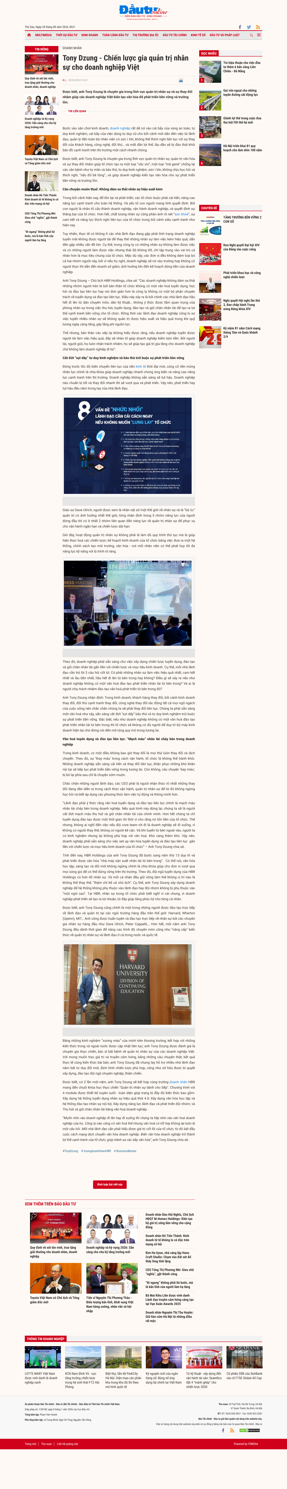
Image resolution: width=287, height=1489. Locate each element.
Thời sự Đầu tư (66, 35)
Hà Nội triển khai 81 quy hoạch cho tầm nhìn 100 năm (242, 148)
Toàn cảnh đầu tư (115, 35)
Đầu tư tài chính (175, 35)
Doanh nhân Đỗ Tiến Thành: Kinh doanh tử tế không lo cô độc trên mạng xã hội (41, 199)
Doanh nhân (72, 48)
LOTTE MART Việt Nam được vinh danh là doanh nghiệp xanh (41, 1378)
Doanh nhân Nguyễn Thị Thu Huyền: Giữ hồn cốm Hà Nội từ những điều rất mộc (169, 1316)
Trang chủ (30, 1444)
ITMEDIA (253, 1444)
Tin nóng (41, 49)
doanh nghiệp (120, 128)
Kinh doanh (90, 35)
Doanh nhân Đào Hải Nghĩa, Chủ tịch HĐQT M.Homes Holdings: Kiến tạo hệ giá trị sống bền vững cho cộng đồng (170, 1221)
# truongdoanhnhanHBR (96, 1151)
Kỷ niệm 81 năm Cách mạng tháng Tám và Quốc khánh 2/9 (242, 332)
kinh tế (141, 366)
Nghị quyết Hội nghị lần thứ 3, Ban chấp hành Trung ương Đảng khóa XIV (241, 305)
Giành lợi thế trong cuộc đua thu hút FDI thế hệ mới (242, 120)
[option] (43, 1365)
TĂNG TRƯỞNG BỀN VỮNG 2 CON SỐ (242, 219)
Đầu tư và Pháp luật (225, 35)
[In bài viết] (181, 80)
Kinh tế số (198, 35)
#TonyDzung (70, 1151)
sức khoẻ (181, 214)
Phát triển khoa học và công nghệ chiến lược (242, 275)
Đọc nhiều (209, 53)
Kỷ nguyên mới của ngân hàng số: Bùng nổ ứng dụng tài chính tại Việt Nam (164, 1378)
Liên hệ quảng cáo (67, 1444)
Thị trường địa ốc (146, 35)
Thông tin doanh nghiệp (46, 1339)
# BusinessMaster (125, 1151)
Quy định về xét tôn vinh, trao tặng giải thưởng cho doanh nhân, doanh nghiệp (40, 83)
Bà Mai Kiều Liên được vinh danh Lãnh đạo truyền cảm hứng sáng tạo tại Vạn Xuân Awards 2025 (170, 1299)
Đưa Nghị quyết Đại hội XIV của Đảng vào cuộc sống (241, 247)
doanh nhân (178, 1082)
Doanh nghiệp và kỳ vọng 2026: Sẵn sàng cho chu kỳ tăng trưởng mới (40, 123)
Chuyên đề (209, 208)
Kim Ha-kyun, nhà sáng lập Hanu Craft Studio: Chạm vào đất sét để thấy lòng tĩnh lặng (168, 1257)
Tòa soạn (46, 1444)
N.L (64, 80)
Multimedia (43, 35)
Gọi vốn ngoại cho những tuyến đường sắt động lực (240, 92)
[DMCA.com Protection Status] (249, 1430)
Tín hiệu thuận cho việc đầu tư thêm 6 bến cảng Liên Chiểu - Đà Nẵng (242, 67)
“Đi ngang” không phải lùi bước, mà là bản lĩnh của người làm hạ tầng (40, 236)
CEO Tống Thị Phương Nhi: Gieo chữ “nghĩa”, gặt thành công (41, 218)
